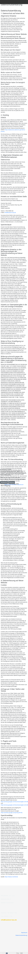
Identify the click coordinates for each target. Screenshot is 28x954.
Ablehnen (11, 482)
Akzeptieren (4, 482)
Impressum (20, 484)
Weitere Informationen (10, 484)
